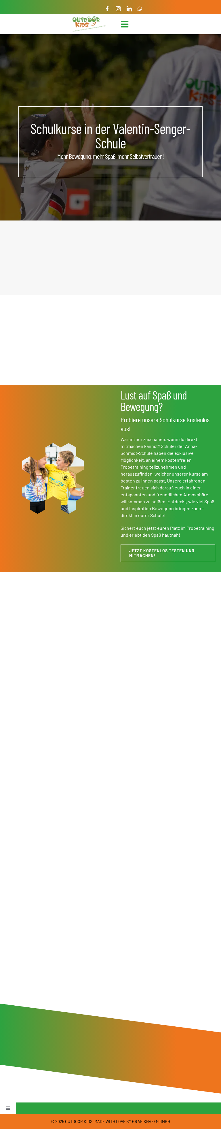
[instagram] (118, 8)
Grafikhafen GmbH (151, 1121)
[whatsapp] (140, 8)
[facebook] (107, 8)
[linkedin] (129, 8)
